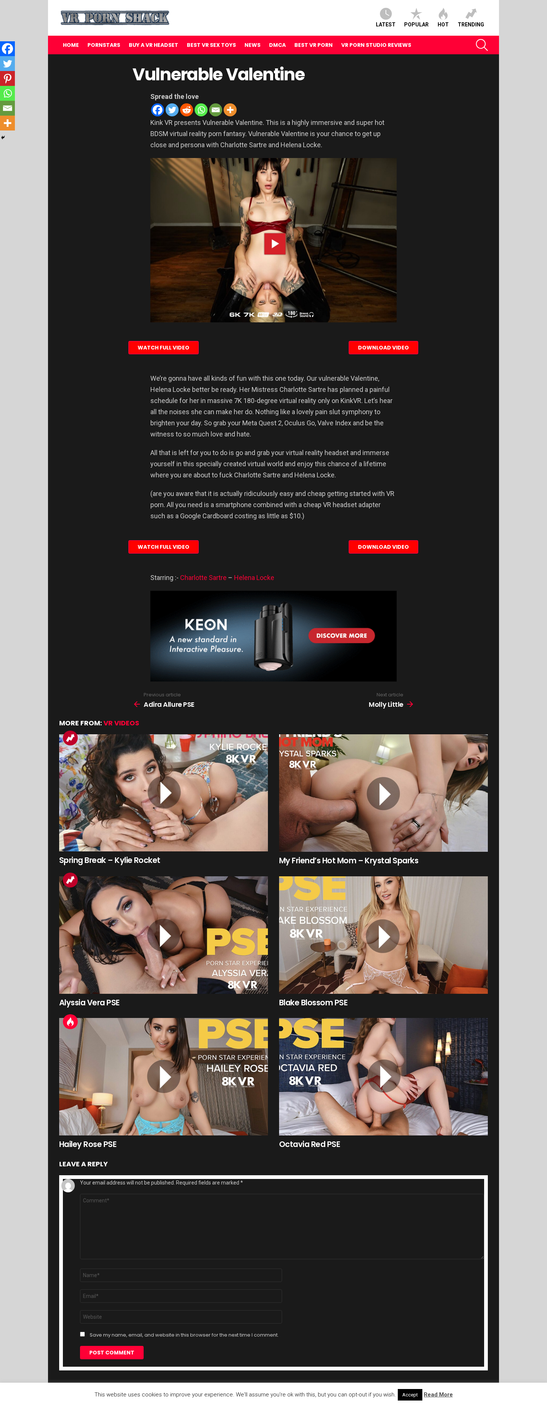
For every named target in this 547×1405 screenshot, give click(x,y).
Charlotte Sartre (203, 577)
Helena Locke (254, 577)
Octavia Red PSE (309, 1144)
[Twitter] (172, 109)
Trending (471, 25)
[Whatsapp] (201, 109)
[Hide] (3, 138)
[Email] (215, 109)
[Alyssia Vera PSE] (163, 935)
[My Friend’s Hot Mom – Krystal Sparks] (383, 793)
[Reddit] (186, 109)
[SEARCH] (482, 45)
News (252, 45)
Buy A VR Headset (153, 45)
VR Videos (121, 723)
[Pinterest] (7, 78)
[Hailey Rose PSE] (163, 1076)
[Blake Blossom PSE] (383, 935)
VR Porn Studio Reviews (376, 45)
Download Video (383, 347)
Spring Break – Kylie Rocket (109, 860)
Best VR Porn (313, 45)
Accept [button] (410, 1395)
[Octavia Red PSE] (383, 1076)
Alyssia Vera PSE (89, 1002)
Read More (438, 1394)
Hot (443, 25)
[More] (230, 109)
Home (71, 45)
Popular (416, 25)
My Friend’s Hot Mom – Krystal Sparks (348, 860)
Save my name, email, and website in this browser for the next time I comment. (184, 1335)
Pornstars (103, 45)
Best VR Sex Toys (211, 45)
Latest (386, 25)
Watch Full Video (163, 347)
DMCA (277, 45)
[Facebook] (157, 109)
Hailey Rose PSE (87, 1144)
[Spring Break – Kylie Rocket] (163, 792)
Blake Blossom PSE (313, 1002)
